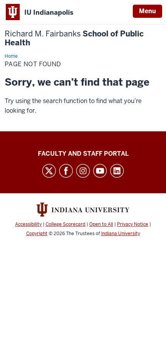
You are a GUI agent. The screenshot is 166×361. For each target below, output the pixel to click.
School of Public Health (74, 38)
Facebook (66, 171)
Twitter (49, 171)
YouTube (100, 171)
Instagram (83, 171)
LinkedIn (117, 171)
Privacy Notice (132, 224)
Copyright (36, 233)
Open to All (101, 224)
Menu (147, 11)
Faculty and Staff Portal (83, 154)
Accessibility (28, 224)
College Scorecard (65, 224)
